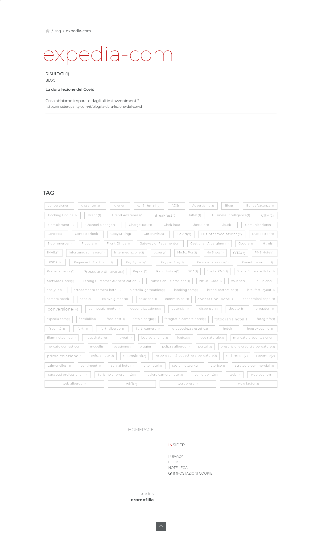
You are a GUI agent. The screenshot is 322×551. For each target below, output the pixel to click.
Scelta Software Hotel (256, 271)
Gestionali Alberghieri (209, 243)
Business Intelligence (231, 215)
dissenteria (92, 205)
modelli (98, 346)
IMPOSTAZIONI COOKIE (192, 473)
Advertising (203, 205)
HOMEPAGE (141, 429)
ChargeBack (140, 225)
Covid (184, 234)
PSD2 (55, 262)
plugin (147, 346)
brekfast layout (261, 290)
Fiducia (89, 243)
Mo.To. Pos (187, 252)
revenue (265, 356)
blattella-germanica (147, 290)
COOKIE (175, 462)
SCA (193, 271)
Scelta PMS (217, 271)
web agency (262, 374)
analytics (56, 290)
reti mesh (237, 356)
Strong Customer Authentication (111, 281)
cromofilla (142, 499)
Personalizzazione (213, 262)
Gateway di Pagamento (160, 243)
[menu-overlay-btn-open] (313, 8)
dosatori (237, 308)
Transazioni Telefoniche (169, 281)
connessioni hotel (216, 299)
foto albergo (145, 319)
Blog (230, 205)
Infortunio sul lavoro (87, 252)
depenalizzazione (145, 308)
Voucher (239, 281)
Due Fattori (263, 234)
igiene (120, 205)
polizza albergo (176, 346)
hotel (229, 328)
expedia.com (58, 319)
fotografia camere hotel (185, 319)
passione (123, 346)
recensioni (134, 356)
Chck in (172, 225)
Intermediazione (129, 252)
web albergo (74, 383)
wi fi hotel (149, 206)
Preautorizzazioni (257, 262)
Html (269, 243)
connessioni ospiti (259, 299)
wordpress (188, 383)
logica (183, 337)
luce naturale (211, 337)
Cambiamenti (61, 225)
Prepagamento (61, 271)
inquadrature (97, 337)
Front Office (118, 243)
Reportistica (168, 271)
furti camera (148, 328)
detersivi (180, 308)
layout (125, 337)
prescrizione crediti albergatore (248, 346)
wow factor (248, 383)
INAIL (53, 252)
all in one (266, 281)
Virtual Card (210, 281)
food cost (116, 319)
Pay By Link (137, 262)
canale (87, 299)
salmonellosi (59, 365)
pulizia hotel (102, 355)
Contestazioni (88, 234)
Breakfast (166, 215)
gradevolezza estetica (191, 328)
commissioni (177, 299)
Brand (94, 215)
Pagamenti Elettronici (93, 262)
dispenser (209, 308)
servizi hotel (122, 365)
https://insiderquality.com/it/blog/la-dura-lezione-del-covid (93, 106)
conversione (59, 205)
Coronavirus (155, 234)
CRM (267, 215)
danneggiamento (104, 308)
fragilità (57, 328)
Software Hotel (60, 281)
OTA (239, 253)
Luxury (160, 252)
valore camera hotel (165, 374)
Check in (200, 225)
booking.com (186, 290)
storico (218, 365)
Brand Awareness (128, 215)
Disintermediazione (221, 234)
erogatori (265, 308)
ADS (177, 205)
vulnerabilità (207, 374)
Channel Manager (102, 225)
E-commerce (59, 243)
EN (17, 8)
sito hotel (153, 365)
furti (83, 328)
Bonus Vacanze (260, 205)
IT (9, 8)
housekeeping (260, 328)
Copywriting (122, 234)
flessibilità (89, 319)
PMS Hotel (265, 252)
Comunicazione (259, 225)
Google (246, 243)
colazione (148, 299)
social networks (186, 365)
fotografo (266, 319)
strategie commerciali (254, 365)
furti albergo (112, 328)
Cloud (227, 225)
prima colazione (65, 356)
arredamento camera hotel (97, 290)
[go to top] (161, 526)
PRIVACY (175, 456)
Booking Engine (62, 215)
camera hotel (59, 299)
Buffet (194, 215)
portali (205, 346)
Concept (56, 234)
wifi (131, 384)
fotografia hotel (232, 319)
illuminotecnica (61, 337)
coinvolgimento (116, 299)
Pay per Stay (172, 262)
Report (140, 271)
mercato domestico (64, 346)
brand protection (222, 290)
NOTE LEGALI (179, 468)
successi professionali (67, 374)
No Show (215, 252)
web (235, 374)
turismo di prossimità (117, 374)
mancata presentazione (254, 337)
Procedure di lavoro (103, 271)
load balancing (154, 337)
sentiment (91, 365)
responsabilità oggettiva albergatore (186, 355)
